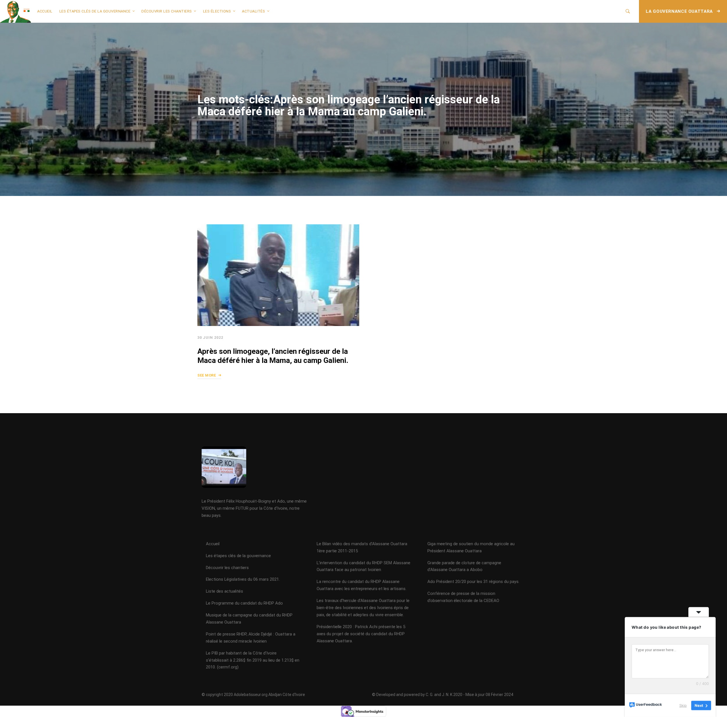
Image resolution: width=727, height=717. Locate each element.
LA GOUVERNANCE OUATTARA (680, 11)
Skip (683, 705)
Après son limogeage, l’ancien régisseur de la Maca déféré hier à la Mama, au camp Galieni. (272, 356)
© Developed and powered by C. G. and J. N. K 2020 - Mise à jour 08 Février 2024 (442, 694)
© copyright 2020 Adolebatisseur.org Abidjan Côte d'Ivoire (253, 694)
